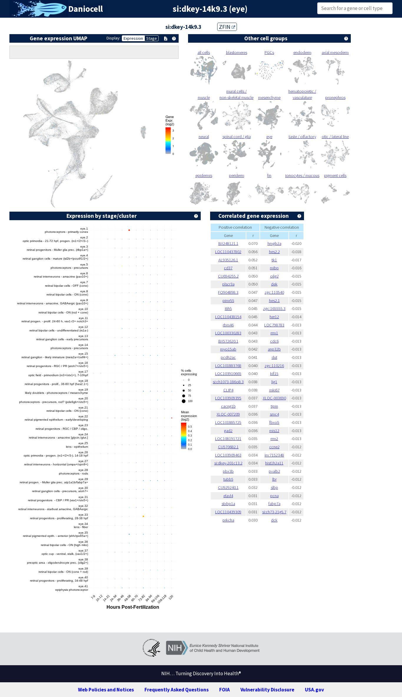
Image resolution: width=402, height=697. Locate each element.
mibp (274, 267)
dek (274, 284)
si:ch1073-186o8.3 (228, 381)
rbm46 (228, 325)
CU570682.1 (228, 446)
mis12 (274, 430)
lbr (274, 479)
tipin (274, 406)
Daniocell (85, 9)
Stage (151, 38)
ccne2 (274, 446)
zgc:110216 (274, 365)
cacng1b (228, 406)
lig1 (274, 381)
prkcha (228, 520)
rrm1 (274, 333)
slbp (274, 487)
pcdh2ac (228, 357)
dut (274, 357)
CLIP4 (228, 390)
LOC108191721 (228, 438)
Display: (113, 38)
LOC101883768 (228, 365)
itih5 (228, 308)
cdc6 (274, 341)
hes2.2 (274, 251)
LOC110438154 (228, 316)
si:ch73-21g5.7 (274, 512)
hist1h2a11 (274, 463)
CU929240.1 (228, 487)
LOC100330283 (228, 333)
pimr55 (228, 300)
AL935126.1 (228, 260)
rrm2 (274, 438)
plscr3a (228, 284)
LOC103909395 (228, 398)
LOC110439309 (228, 512)
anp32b (274, 349)
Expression (133, 38)
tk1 (274, 260)
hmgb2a (274, 243)
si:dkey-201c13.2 (228, 463)
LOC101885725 (228, 422)
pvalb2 (274, 471)
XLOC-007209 (228, 414)
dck (274, 520)
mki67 (274, 390)
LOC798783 (274, 325)
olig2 (274, 276)
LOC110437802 (228, 251)
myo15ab (228, 349)
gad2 (228, 430)
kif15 (274, 373)
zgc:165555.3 (274, 308)
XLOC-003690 (274, 398)
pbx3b (228, 471)
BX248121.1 (228, 243)
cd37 (228, 267)
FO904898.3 (228, 292)
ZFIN (225, 26)
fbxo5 (274, 422)
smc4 (274, 414)
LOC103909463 (228, 455)
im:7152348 (274, 455)
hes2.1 (274, 300)
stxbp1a (228, 503)
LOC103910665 (228, 373)
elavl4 (228, 495)
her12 (274, 316)
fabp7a (274, 503)
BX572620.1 (228, 341)
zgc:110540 (274, 292)
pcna (274, 495)
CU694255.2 (228, 276)
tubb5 (228, 479)
